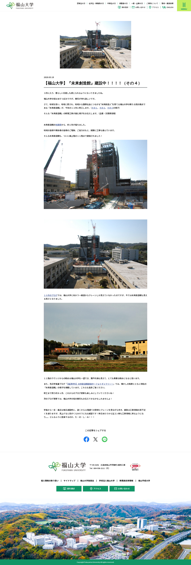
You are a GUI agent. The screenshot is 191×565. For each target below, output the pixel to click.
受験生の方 (81, 3)
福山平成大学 (144, 480)
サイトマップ (69, 480)
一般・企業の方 (137, 3)
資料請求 (125, 7)
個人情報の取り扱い (50, 480)
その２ (102, 107)
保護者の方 (123, 3)
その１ (94, 107)
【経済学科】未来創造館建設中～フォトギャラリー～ (90, 383)
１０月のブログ (50, 295)
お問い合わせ (140, 7)
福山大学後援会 (87, 480)
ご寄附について (152, 3)
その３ (110, 107)
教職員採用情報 (126, 480)
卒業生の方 (111, 3)
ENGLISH (170, 7)
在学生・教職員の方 (96, 3)
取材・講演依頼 (167, 3)
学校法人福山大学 (107, 480)
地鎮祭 (58, 124)
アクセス (155, 7)
